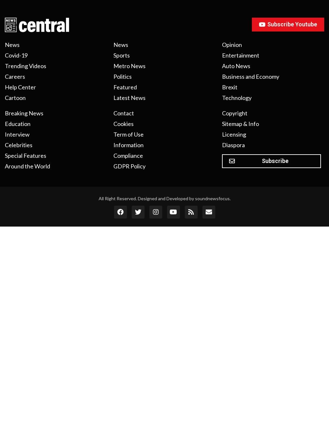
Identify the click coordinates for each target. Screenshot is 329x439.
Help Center (20, 87)
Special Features (25, 155)
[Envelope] (208, 212)
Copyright (234, 113)
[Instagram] (155, 212)
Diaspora (233, 145)
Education (18, 124)
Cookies (123, 124)
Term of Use (128, 134)
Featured (125, 87)
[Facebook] (120, 212)
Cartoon (15, 98)
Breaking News (24, 113)
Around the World (27, 166)
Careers (15, 76)
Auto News (236, 66)
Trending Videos (25, 66)
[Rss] (191, 212)
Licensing (234, 134)
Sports (121, 55)
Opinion (232, 45)
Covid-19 (16, 55)
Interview (17, 134)
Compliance (128, 155)
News (12, 45)
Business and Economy (250, 76)
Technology (237, 98)
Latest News (129, 98)
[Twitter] (138, 212)
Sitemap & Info (240, 124)
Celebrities (18, 145)
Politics (122, 76)
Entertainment (240, 55)
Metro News (129, 66)
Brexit (229, 87)
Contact (123, 113)
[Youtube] (173, 212)
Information (128, 145)
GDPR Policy (129, 166)
